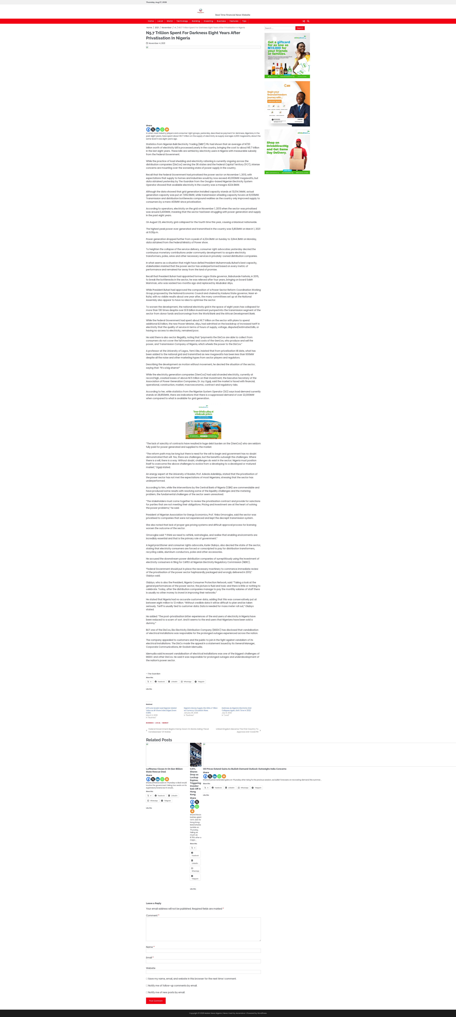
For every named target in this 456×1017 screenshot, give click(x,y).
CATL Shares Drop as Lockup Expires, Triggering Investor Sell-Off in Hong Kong (195, 781)
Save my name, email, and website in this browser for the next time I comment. (192, 978)
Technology (182, 21)
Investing (208, 21)
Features (234, 21)
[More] (167, 129)
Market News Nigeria (232, 10)
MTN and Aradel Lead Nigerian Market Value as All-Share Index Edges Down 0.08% (161, 710)
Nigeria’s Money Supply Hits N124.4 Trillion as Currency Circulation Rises (201, 709)
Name (150, 947)
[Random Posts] (304, 21)
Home (151, 21)
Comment (152, 915)
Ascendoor (240, 1013)
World (170, 21)
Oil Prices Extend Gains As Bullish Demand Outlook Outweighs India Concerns (244, 768)
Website (150, 968)
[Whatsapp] (162, 129)
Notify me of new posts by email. (166, 992)
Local (160, 21)
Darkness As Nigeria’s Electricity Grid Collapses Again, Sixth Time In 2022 (236, 709)
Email (150, 957)
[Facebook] (148, 129)
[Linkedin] (158, 129)
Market (165, 723)
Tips (244, 21)
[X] (153, 129)
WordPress (262, 1013)
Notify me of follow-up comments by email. (172, 985)
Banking (196, 21)
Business (221, 21)
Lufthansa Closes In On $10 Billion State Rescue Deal (164, 770)
